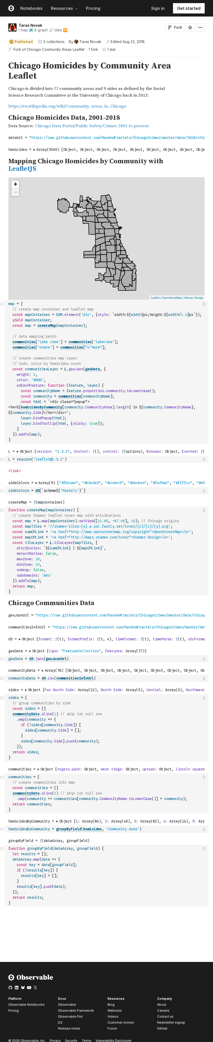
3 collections (54, 42)
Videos (113, 1016)
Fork (178, 27)
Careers (163, 1010)
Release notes (69, 1028)
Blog (111, 1004)
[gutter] (2, 85)
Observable (67, 1004)
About (161, 1004)
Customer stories (121, 1022)
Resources (62, 8)
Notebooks (31, 8)
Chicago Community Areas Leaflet (55, 49)
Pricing (93, 8)
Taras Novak (30, 25)
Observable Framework (76, 1010)
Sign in (158, 8)
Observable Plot (70, 1016)
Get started (189, 8)
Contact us (165, 1016)
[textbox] (107, 372)
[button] (2, 59)
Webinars (115, 1010)
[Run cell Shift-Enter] (204, 304)
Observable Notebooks (26, 1004)
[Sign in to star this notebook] (190, 27)
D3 (60, 1022)
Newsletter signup (171, 1022)
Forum (112, 1028)
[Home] (30, 979)
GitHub (162, 1028)
